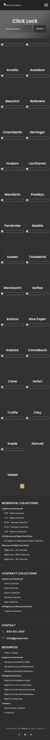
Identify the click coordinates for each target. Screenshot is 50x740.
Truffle (12, 412)
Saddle (37, 226)
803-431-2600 (15, 631)
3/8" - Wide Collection (14, 513)
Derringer (37, 132)
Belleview (37, 101)
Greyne (24, 728)
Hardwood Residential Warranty (18, 671)
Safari (37, 381)
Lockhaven (37, 163)
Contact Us (9, 712)
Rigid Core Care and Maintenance (19, 694)
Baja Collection (11, 602)
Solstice (12, 350)
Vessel (12, 475)
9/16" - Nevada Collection (15, 522)
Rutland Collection (12, 597)
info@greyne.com (17, 638)
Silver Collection (11, 583)
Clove (12, 381)
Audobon (37, 70)
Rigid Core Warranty (13, 699)
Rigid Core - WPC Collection (17, 554)
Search (40, 29)
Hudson (12, 163)
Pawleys (37, 194)
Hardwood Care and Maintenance (19, 666)
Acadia (12, 70)
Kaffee (37, 288)
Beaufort (12, 101)
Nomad (38, 443)
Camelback (37, 350)
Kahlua (12, 319)
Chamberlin (12, 132)
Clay (37, 412)
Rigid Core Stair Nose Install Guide (19, 689)
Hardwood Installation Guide (17, 662)
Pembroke (12, 226)
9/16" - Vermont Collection (16, 527)
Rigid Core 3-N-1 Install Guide (17, 685)
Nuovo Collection (12, 592)
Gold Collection (11, 588)
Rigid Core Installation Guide (17, 680)
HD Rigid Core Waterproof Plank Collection (23, 541)
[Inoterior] (12, 5)
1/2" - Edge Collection (14, 518)
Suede (12, 443)
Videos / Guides (11, 653)
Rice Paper (37, 319)
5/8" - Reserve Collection (15, 531)
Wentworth (12, 288)
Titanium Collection (13, 611)
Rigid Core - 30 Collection (15, 559)
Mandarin (12, 194)
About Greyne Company (14, 708)
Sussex (12, 257)
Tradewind (37, 257)
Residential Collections (20, 503)
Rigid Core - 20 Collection (15, 550)
